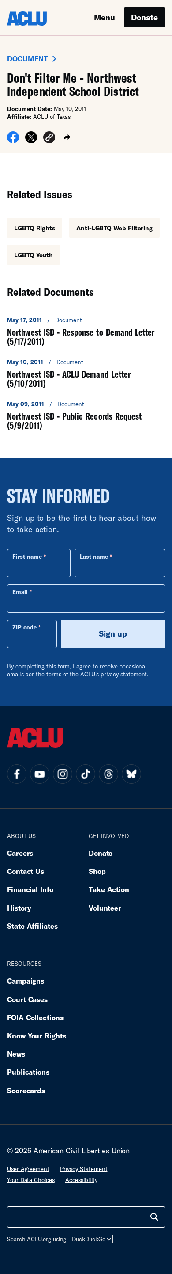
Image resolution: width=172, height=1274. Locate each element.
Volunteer (105, 908)
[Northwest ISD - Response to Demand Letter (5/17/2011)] (86, 331)
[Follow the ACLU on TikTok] (85, 774)
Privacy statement (84, 1168)
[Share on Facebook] (13, 140)
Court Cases (27, 999)
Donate (144, 17)
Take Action (109, 889)
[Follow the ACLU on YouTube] (39, 774)
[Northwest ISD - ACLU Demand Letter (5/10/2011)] (86, 373)
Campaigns (25, 980)
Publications (28, 1072)
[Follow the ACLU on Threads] (108, 774)
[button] (49, 138)
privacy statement (124, 674)
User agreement (28, 1168)
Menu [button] (104, 17)
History (19, 908)
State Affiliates (32, 926)
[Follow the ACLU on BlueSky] (131, 774)
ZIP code (24, 627)
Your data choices (31, 1179)
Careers (20, 853)
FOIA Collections (35, 1017)
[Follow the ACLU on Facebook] (16, 774)
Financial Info (30, 889)
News (16, 1053)
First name (27, 556)
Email (20, 591)
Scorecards (26, 1090)
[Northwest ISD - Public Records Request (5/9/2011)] (86, 415)
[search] (154, 1217)
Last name (94, 556)
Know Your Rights (36, 1035)
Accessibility (81, 1179)
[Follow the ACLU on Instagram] (62, 774)
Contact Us (25, 871)
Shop (97, 871)
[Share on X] (31, 140)
